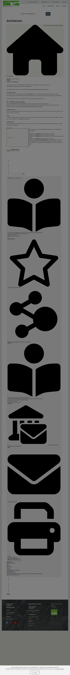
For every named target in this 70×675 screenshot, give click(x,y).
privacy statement (60, 669)
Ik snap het (35, 672)
